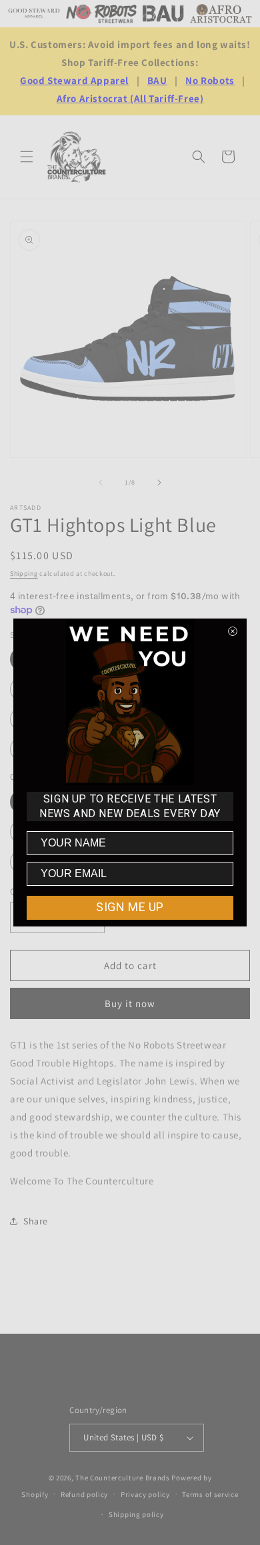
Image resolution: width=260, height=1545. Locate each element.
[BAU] (163, 13)
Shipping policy (136, 1514)
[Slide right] (159, 482)
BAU (157, 80)
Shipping (24, 573)
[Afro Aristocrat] (221, 13)
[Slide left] (100, 482)
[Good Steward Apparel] (34, 13)
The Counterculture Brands (122, 1477)
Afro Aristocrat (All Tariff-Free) (130, 98)
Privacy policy (145, 1494)
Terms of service (210, 1494)
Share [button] (35, 1221)
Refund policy (84, 1494)
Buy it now (130, 1003)
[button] (26, 156)
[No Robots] (101, 13)
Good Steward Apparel (74, 80)
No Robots (209, 80)
